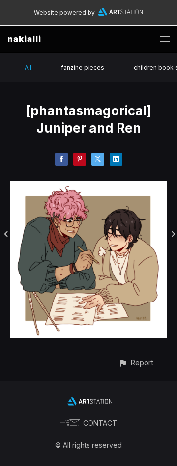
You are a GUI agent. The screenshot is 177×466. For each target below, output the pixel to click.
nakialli (24, 39)
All (28, 67)
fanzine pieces (82, 67)
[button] (136, 363)
